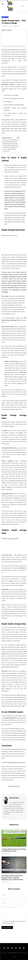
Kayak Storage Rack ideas (10, 141)
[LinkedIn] (23, 948)
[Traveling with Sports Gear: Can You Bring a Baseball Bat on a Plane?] (14, 838)
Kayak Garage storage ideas (11, 143)
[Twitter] (8, 948)
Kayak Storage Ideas (13, 786)
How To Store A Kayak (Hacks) (11, 140)
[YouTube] (20, 948)
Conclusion (6, 151)
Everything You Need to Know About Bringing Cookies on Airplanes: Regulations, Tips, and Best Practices (12, 877)
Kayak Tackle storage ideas (10, 147)
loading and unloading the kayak (11, 339)
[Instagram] (12, 948)
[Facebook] (4, 948)
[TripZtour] (10, 6)
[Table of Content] (18, 138)
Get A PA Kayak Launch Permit (16, 762)
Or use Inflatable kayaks (10, 149)
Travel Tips (5, 17)
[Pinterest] (16, 948)
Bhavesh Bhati (14, 798)
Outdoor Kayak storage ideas (11, 145)
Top (14, 956)
